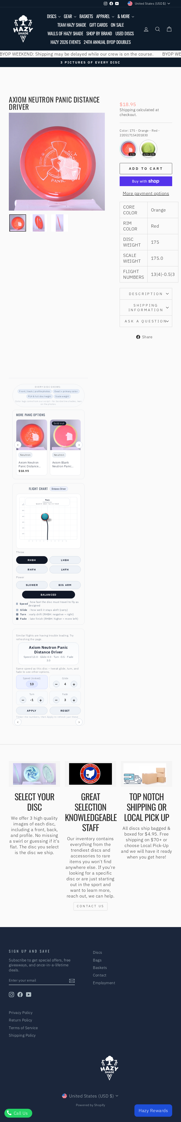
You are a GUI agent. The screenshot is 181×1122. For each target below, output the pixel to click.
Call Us (20, 1113)
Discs (52, 16)
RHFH (32, 569)
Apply (31, 710)
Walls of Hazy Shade (65, 33)
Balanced (49, 594)
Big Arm (65, 585)
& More (124, 16)
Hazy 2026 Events (65, 42)
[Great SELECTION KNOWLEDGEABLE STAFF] (90, 774)
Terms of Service (23, 1027)
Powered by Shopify (90, 1105)
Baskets (86, 16)
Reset (65, 710)
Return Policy (20, 1020)
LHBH (65, 560)
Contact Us (90, 906)
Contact (100, 975)
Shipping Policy (22, 1035)
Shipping (127, 109)
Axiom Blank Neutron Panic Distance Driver (62, 464)
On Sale (117, 24)
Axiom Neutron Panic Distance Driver (29, 464)
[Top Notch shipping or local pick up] (146, 774)
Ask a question (146, 321)
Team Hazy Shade (71, 24)
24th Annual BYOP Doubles (107, 42)
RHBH (32, 560)
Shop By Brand (99, 33)
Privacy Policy (20, 1012)
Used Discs (124, 33)
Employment (104, 982)
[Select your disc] (34, 774)
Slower (32, 585)
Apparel (103, 16)
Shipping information (146, 307)
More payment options (146, 193)
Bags (97, 960)
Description (146, 294)
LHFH (65, 569)
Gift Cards (98, 24)
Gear (68, 16)
